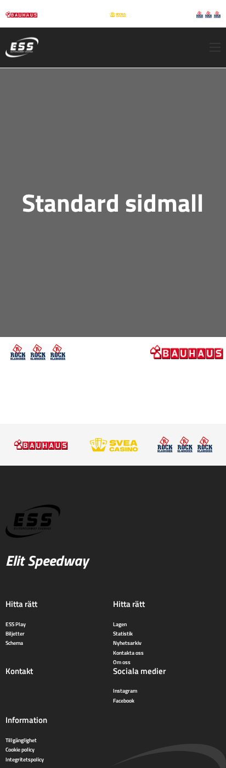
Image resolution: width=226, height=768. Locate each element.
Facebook (123, 700)
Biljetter (15, 633)
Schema (14, 642)
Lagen (120, 624)
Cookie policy (20, 749)
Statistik (123, 633)
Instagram (125, 690)
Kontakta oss (128, 652)
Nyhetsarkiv (127, 642)
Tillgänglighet (21, 740)
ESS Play (15, 624)
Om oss (122, 662)
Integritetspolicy (24, 759)
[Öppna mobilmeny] (215, 47)
